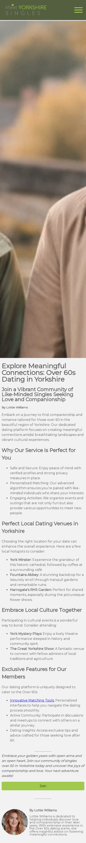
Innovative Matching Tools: (32, 700)
